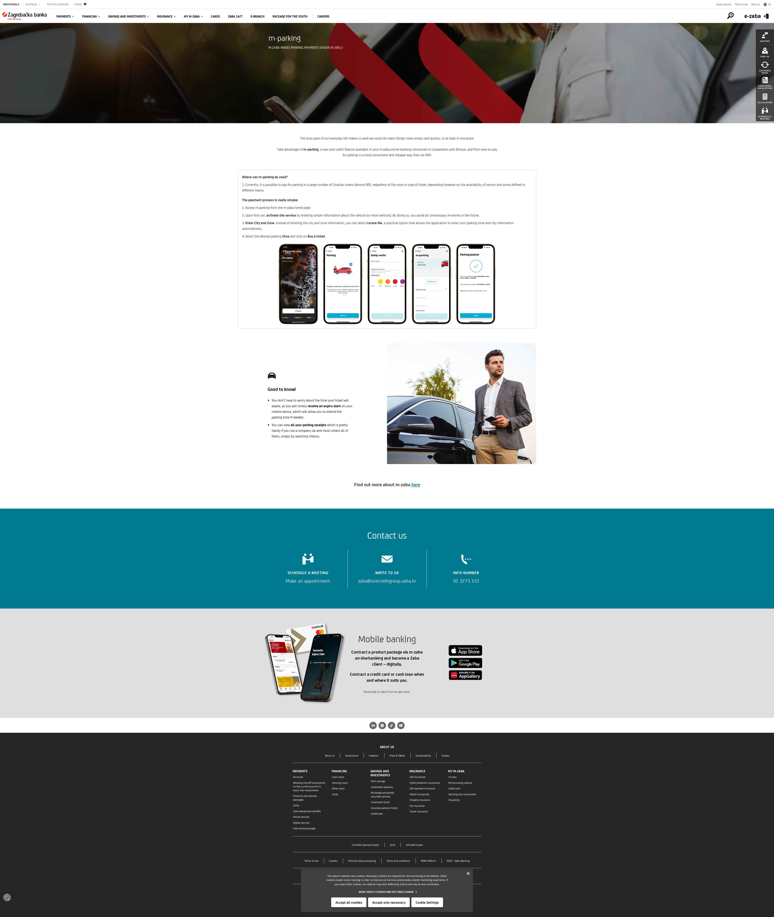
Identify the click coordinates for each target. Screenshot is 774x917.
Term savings (378, 781)
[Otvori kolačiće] (7, 897)
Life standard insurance (422, 788)
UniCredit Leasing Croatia (365, 845)
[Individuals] (24, 16)
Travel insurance (419, 811)
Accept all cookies (348, 902)
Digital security (723, 4)
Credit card (454, 788)
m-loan (452, 777)
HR (769, 4)
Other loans (338, 788)
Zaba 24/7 (235, 16)
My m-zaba (192, 16)
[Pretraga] (730, 16)
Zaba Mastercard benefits (307, 811)
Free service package (304, 828)
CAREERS (323, 16)
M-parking (454, 800)
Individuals (11, 4)
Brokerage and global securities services (382, 794)
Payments (63, 16)
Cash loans (338, 777)
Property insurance (420, 800)
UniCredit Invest (414, 845)
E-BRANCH (257, 16)
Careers (445, 755)
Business (32, 4)
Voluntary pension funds (384, 808)
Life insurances (418, 777)
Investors (374, 755)
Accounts (298, 777)
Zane (392, 845)
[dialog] (387, 890)
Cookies (333, 861)
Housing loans (340, 783)
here (415, 484)
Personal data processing (362, 861)
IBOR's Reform (428, 861)
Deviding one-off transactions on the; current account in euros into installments (309, 786)
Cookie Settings (427, 902)
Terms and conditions (398, 861)
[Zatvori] (468, 873)
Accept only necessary (389, 902)
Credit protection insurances (425, 783)
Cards (215, 16)
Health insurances (419, 794)
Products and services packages (305, 797)
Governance (351, 755)
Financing (89, 16)
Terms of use (741, 4)
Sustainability (423, 755)
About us (755, 4)
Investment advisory (382, 787)
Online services (301, 817)
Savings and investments (127, 16)
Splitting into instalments (462, 794)
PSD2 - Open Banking (458, 861)
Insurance (165, 16)
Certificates (377, 813)
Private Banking (58, 4)
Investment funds (380, 802)
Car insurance (417, 806)
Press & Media (397, 755)
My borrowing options (460, 783)
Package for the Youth (290, 16)
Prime (78, 4)
